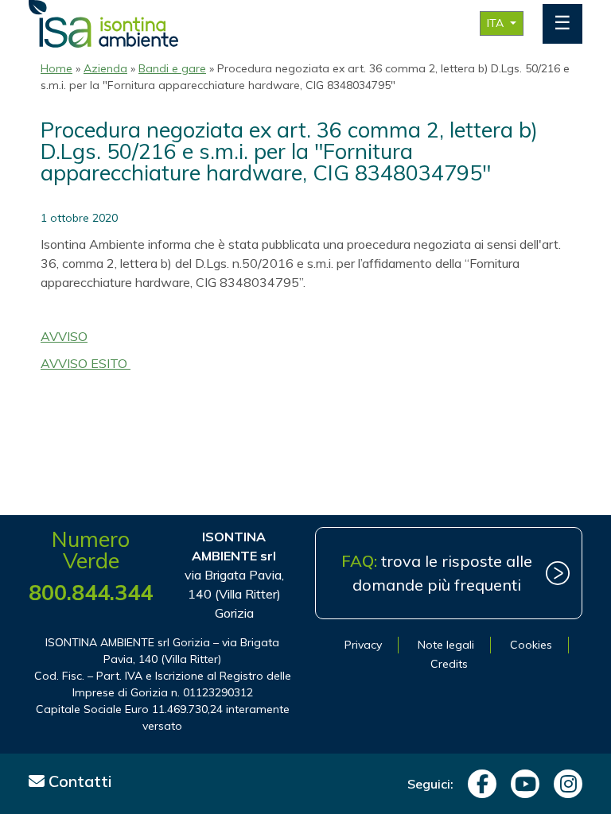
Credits (449, 664)
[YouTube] (521, 783)
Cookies (531, 645)
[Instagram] (564, 783)
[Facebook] (478, 783)
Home (56, 68)
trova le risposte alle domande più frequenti (436, 573)
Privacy (363, 645)
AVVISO (64, 336)
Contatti (78, 781)
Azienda (105, 68)
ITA (497, 23)
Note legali (446, 645)
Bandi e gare (172, 68)
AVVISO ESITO (85, 363)
